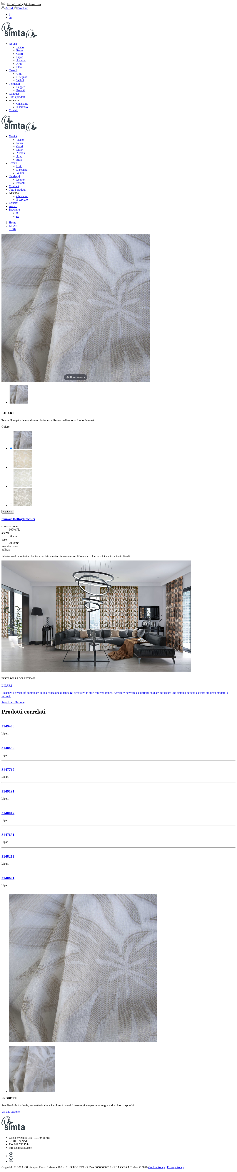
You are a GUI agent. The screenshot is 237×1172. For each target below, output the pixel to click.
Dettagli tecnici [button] (18, 519)
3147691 (7, 835)
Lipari (19, 57)
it (9, 14)
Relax (19, 50)
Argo (19, 63)
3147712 (7, 770)
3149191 (7, 791)
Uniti (19, 73)
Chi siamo (22, 103)
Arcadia (21, 60)
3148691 (7, 878)
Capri (19, 53)
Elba (19, 67)
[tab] (118, 519)
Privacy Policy (175, 1167)
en (10, 17)
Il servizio (22, 107)
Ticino (20, 47)
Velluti (20, 80)
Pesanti (20, 90)
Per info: (24, 4)
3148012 (7, 813)
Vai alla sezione (10, 1111)
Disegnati (21, 77)
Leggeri (20, 87)
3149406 (7, 726)
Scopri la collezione (12, 702)
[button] (14, 100)
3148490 (7, 748)
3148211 (7, 856)
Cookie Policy (156, 1167)
